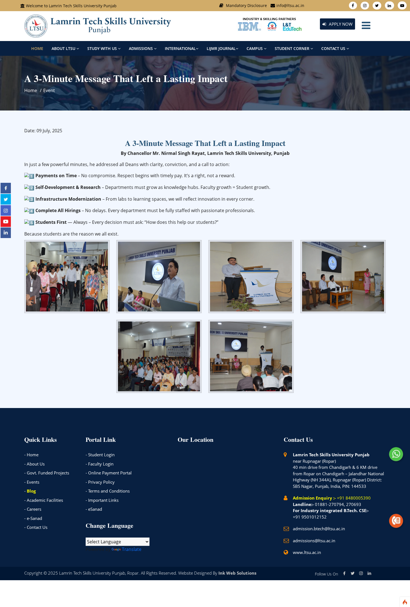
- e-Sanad (33, 518)
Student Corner (292, 48)
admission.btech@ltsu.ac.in (319, 528)
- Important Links (102, 500)
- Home (31, 454)
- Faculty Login (100, 464)
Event (49, 90)
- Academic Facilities (43, 500)
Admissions (141, 48)
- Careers (32, 509)
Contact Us (333, 48)
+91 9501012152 (310, 517)
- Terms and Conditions (108, 491)
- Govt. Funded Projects (46, 473)
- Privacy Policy (100, 482)
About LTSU (64, 48)
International (180, 48)
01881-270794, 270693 (338, 504)
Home (37, 48)
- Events (31, 482)
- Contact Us (35, 527)
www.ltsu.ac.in (307, 552)
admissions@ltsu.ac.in (314, 540)
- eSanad (94, 509)
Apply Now (340, 24)
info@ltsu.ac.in (290, 5)
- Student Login (100, 454)
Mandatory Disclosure (246, 5)
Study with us (102, 48)
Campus (255, 48)
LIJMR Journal (221, 48)
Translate (131, 549)
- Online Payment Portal (109, 473)
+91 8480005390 (354, 498)
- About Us (34, 464)
